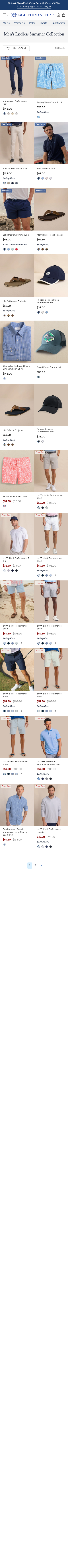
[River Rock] (38, 249)
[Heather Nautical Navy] (42, 778)
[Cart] (63, 15)
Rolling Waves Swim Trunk (49, 102)
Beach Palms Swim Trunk (15, 496)
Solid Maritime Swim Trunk (16, 235)
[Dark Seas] (46, 575)
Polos (32, 23)
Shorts (43, 23)
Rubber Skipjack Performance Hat (45, 430)
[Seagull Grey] (16, 113)
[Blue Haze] (16, 183)
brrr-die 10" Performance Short (50, 497)
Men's (6, 23)
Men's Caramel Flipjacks (14, 301)
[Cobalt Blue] (4, 378)
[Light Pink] (46, 178)
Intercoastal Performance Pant (15, 102)
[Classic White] (50, 178)
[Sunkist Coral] (4, 506)
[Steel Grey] (42, 441)
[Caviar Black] (16, 570)
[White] (42, 312)
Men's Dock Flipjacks (13, 430)
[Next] (41, 865)
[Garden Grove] (12, 249)
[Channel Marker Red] (16, 249)
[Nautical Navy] (12, 570)
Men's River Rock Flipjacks (50, 235)
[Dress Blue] (12, 183)
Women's (19, 23)
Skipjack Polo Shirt (46, 168)
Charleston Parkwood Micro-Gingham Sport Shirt (17, 367)
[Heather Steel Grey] (46, 778)
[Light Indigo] (4, 844)
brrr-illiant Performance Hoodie (49, 830)
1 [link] (29, 865)
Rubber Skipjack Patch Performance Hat (48, 301)
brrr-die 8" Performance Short (49, 559)
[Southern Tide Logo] (32, 15)
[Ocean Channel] (42, 178)
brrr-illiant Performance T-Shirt (16, 559)
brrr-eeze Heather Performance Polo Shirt (48, 763)
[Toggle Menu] (6, 15)
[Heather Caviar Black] (50, 778)
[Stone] (8, 113)
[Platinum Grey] (8, 570)
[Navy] (38, 312)
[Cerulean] (50, 575)
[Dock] (46, 249)
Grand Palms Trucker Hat (49, 367)
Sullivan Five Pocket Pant (15, 168)
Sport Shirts (58, 23)
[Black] (38, 441)
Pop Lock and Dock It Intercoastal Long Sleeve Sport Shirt (15, 832)
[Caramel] (42, 249)
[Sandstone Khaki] (12, 113)
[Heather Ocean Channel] (38, 778)
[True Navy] (4, 113)
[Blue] (46, 312)
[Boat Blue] (38, 117)
